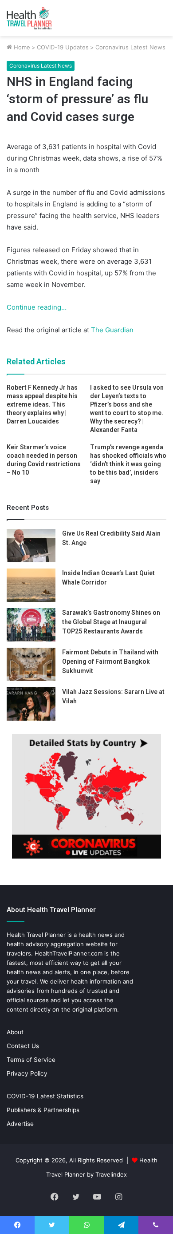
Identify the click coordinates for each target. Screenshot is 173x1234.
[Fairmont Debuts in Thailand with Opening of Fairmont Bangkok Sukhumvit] (31, 664)
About (15, 1032)
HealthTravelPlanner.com (68, 953)
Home (21, 47)
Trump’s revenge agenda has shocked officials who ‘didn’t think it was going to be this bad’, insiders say (128, 464)
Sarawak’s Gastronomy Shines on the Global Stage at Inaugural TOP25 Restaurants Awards (111, 622)
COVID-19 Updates (63, 47)
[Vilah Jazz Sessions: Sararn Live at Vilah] (31, 704)
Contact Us (23, 1045)
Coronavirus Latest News (130, 47)
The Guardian (111, 330)
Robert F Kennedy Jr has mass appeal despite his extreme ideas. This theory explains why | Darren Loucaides (42, 404)
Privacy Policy (27, 1073)
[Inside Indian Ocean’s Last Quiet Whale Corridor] (31, 585)
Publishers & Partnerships (43, 1109)
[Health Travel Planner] (42, 18)
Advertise (20, 1123)
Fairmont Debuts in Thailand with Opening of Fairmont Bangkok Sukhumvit (110, 661)
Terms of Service (31, 1059)
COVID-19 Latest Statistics (45, 1096)
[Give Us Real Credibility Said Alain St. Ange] (31, 545)
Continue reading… (37, 307)
